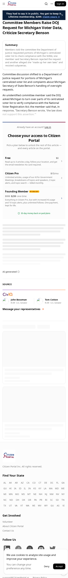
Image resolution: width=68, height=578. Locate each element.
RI (46, 499)
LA (45, 488)
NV (57, 493)
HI (10, 488)
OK (23, 499)
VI (63, 505)
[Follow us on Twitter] (52, 548)
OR (29, 499)
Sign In (60, 3)
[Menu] (4, 4)
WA (27, 505)
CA (28, 482)
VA (16, 505)
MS (23, 493)
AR (16, 482)
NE (34, 493)
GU (5, 488)
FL (57, 482)
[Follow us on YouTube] (41, 548)
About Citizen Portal (13, 525)
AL (4, 482)
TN (63, 499)
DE (45, 482)
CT (40, 482)
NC (5, 499)
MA (51, 488)
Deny (46, 566)
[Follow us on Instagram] (29, 548)
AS (58, 505)
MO (17, 493)
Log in (48, 127)
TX (4, 505)
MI (4, 493)
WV (39, 505)
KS (34, 488)
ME (63, 488)
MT (29, 493)
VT (21, 505)
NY (63, 493)
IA (15, 488)
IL (25, 488)
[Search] (46, 4)
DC (51, 482)
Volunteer (8, 521)
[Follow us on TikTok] (18, 548)
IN (29, 488)
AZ (22, 482)
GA (63, 482)
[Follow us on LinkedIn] (7, 548)
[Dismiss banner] (62, 15)
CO (34, 482)
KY (40, 488)
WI (33, 505)
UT (10, 505)
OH (17, 499)
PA (35, 499)
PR (41, 499)
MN (11, 493)
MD (57, 488)
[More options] (52, 4)
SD (57, 499)
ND (11, 499)
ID (20, 488)
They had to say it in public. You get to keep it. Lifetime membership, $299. (34, 15)
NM (51, 493)
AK (10, 482)
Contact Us (8, 530)
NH (40, 493)
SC (51, 499)
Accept (59, 566)
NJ (46, 493)
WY (46, 505)
